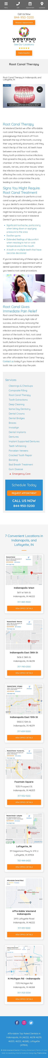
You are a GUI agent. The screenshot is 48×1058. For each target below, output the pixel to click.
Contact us (8, 361)
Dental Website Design (25, 1053)
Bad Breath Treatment (21, 464)
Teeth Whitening (17, 446)
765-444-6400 (24, 860)
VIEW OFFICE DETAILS (24, 608)
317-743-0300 (24, 666)
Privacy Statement (28, 1050)
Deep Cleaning (16, 404)
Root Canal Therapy (20, 395)
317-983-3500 (24, 602)
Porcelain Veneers (18, 450)
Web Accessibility (8, 1053)
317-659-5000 (24, 731)
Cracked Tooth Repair (20, 455)
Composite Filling (18, 390)
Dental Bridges (17, 418)
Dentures (14, 436)
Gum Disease (16, 469)
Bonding (13, 459)
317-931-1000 (24, 928)
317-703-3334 (24, 992)
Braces (12, 422)
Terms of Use (41, 1050)
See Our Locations (24, 44)
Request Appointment (24, 22)
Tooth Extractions (18, 399)
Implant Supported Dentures (24, 441)
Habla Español (24, 53)
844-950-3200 (24, 17)
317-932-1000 (24, 795)
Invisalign (14, 427)
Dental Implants (17, 432)
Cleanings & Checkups (21, 385)
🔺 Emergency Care (19, 473)
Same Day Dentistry (19, 409)
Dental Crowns (17, 413)
